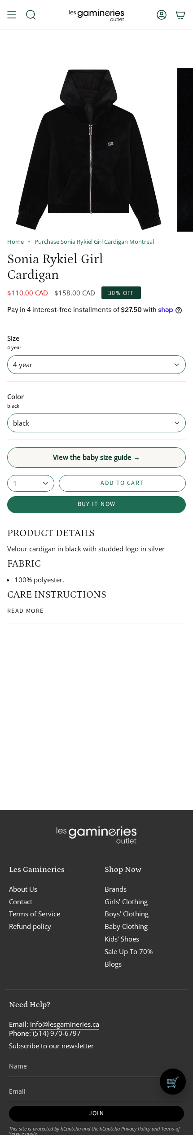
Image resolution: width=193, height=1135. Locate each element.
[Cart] (180, 14)
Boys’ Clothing (127, 913)
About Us (23, 888)
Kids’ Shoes (122, 938)
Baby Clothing (126, 926)
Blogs (113, 963)
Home (15, 242)
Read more (25, 611)
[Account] (161, 14)
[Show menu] (11, 14)
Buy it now (97, 504)
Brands (116, 888)
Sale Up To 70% (129, 951)
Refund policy (30, 926)
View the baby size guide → (96, 457)
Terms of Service (34, 913)
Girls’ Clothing (126, 901)
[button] (31, 14)
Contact (20, 901)
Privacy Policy (135, 1128)
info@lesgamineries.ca (64, 1024)
